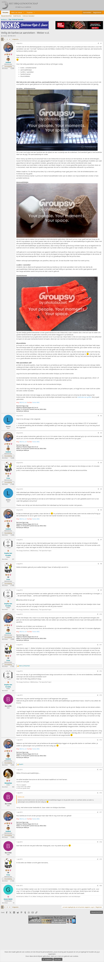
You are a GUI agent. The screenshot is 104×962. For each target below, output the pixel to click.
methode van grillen (84, 397)
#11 (101, 645)
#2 (101, 416)
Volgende (15, 39)
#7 (101, 540)
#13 (101, 695)
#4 (101, 462)
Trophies (30, 12)
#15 (101, 769)
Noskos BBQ (35, 402)
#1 (101, 43)
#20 (101, 885)
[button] (23, 12)
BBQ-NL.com (23, 402)
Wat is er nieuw (16, 12)
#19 (101, 859)
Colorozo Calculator (28, 16)
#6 (101, 510)
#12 (101, 671)
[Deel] (98, 43)
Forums (5, 12)
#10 (101, 614)
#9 (101, 590)
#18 (101, 842)
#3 (101, 433)
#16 (101, 793)
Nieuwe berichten (6, 16)
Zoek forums (17, 16)
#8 (101, 564)
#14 (101, 740)
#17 (101, 812)
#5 (101, 489)
